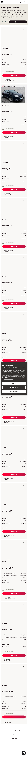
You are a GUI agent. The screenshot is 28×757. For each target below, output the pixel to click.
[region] (14, 378)
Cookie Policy (22, 377)
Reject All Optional (14, 391)
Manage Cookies (14, 387)
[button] (14, 37)
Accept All (14, 383)
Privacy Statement (8, 379)
